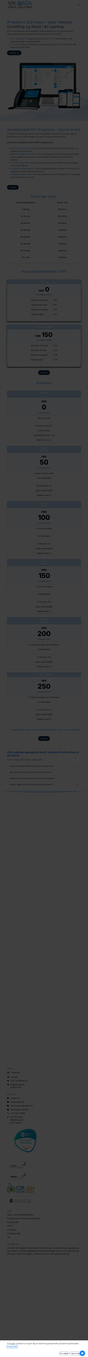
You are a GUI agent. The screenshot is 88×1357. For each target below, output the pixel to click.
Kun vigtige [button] (64, 1353)
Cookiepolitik (12, 1347)
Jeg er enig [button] (75, 1353)
